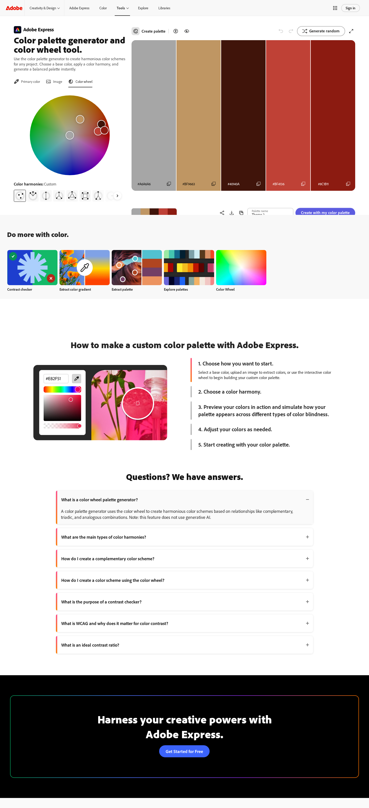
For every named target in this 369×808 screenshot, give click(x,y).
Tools (121, 8)
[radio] (20, 196)
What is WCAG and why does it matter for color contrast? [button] (114, 623)
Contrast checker (19, 289)
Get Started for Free (184, 751)
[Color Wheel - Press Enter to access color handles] (70, 135)
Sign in (350, 8)
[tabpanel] (70, 146)
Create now (32, 267)
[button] (335, 8)
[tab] (27, 81)
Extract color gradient (75, 289)
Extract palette (122, 289)
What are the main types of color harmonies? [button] (103, 537)
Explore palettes (176, 289)
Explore (143, 8)
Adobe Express (79, 8)
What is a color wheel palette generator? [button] (99, 499)
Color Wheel (225, 289)
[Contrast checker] (176, 31)
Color (103, 8)
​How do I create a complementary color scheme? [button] (107, 558)
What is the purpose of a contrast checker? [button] (101, 601)
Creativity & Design (43, 8)
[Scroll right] (117, 196)
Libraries (164, 8)
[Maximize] (351, 31)
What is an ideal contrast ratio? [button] (90, 645)
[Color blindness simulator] (187, 31)
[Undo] (281, 31)
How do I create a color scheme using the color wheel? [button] (112, 580)
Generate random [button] (324, 30)
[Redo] (291, 31)
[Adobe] (14, 8)
